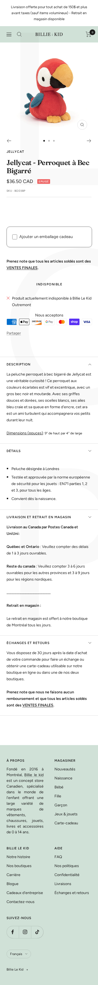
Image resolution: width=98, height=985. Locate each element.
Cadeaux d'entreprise (25, 893)
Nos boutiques (19, 866)
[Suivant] (89, 141)
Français (16, 954)
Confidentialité (66, 875)
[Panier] (88, 34)
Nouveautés (64, 769)
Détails (14, 451)
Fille (57, 796)
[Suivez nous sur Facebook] (13, 932)
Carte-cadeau (66, 823)
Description (18, 364)
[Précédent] (9, 141)
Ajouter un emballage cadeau (46, 236)
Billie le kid (34, 775)
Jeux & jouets (66, 814)
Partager (14, 333)
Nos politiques (66, 866)
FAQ (58, 857)
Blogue (13, 884)
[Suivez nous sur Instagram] (25, 932)
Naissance (63, 778)
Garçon (60, 805)
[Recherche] (19, 34)
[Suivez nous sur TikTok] (37, 932)
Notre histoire (18, 857)
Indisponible (49, 284)
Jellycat (15, 152)
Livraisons (62, 884)
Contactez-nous (21, 901)
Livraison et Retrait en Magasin (39, 517)
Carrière (13, 875)
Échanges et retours (28, 643)
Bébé (58, 787)
